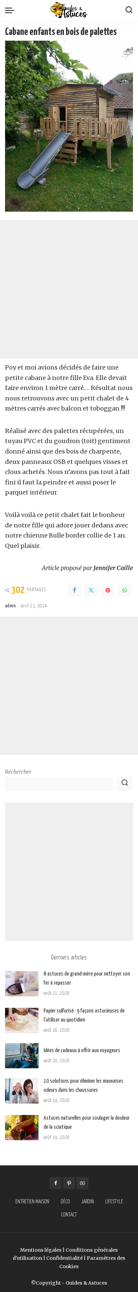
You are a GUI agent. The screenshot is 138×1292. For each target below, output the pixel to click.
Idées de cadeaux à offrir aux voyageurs (82, 1050)
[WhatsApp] (124, 590)
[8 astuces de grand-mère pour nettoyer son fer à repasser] (22, 983)
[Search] (129, 10)
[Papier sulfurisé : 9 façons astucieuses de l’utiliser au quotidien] (22, 1020)
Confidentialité (64, 1258)
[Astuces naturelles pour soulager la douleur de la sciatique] (22, 1127)
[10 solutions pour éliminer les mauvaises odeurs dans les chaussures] (22, 1091)
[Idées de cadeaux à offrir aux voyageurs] (22, 1055)
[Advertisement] (69, 289)
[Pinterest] (108, 590)
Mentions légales (41, 1250)
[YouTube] (82, 1183)
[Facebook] (74, 590)
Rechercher (18, 772)
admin (10, 606)
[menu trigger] (11, 10)
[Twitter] (91, 590)
